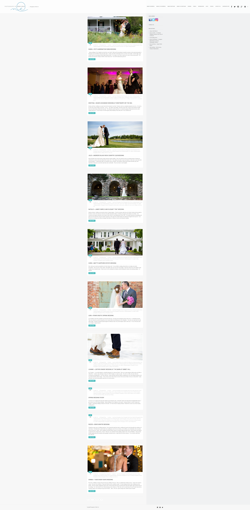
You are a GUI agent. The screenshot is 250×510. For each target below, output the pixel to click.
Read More (91, 59)
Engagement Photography (106, 393)
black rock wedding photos (126, 149)
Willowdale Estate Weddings (109, 394)
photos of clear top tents (120, 205)
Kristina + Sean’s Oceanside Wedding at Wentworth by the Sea (110, 103)
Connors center (116, 203)
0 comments (109, 149)
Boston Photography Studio (125, 202)
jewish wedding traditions (116, 420)
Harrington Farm (112, 46)
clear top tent (112, 203)
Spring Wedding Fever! (96, 397)
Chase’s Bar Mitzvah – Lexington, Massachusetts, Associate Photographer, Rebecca (156, 41)
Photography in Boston (136, 97)
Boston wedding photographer (104, 151)
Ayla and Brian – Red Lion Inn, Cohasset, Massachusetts (155, 48)
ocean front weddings (113, 97)
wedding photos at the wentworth (98, 98)
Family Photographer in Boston (125, 418)
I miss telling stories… (154, 37)
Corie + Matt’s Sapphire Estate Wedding (102, 263)
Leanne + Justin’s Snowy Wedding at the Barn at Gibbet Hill (109, 369)
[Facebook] (160, 507)
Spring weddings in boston (132, 393)
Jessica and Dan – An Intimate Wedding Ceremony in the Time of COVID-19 (156, 34)
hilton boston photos (133, 418)
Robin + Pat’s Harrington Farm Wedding (102, 49)
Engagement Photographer (97, 393)
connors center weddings (123, 203)
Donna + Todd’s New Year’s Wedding (100, 479)
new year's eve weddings (130, 475)
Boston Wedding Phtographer (105, 46)
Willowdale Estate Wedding (100, 394)
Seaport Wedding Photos (132, 421)
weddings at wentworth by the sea (132, 98)
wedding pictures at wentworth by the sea (120, 98)
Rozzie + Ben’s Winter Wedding (99, 424)
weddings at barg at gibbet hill (113, 366)
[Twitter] (162, 507)
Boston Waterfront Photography (135, 417)
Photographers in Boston (129, 97)
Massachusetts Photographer (132, 203)
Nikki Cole (96, 149)
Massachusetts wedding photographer (125, 258)
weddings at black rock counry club (106, 152)
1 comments (109, 257)
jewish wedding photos (107, 420)
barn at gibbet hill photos (118, 362)
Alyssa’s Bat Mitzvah (153, 31)
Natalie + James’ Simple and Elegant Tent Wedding (106, 209)
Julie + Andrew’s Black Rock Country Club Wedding (106, 155)
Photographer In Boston (121, 97)
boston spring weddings (107, 391)
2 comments (109, 202)
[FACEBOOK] (231, 7)
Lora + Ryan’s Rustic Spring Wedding (101, 315)
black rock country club (117, 149)
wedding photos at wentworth (108, 98)
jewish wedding (101, 420)
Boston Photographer (134, 149)
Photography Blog (103, 149)
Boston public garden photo (134, 390)
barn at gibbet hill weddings (126, 362)
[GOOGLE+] (241, 7)
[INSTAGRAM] (238, 7)
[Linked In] (157, 507)
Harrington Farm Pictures (120, 46)
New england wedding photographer (129, 46)
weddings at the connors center (129, 205)
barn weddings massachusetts (135, 362)
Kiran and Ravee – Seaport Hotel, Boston (156, 45)
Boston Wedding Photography (114, 151)
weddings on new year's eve (113, 476)
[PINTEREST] (245, 7)
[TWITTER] (234, 7)
